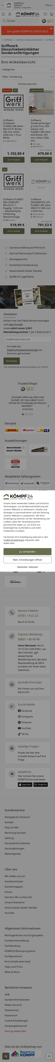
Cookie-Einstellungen (14, 540)
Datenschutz (22, 567)
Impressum (33, 567)
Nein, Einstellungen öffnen (27, 559)
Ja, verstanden (27, 551)
